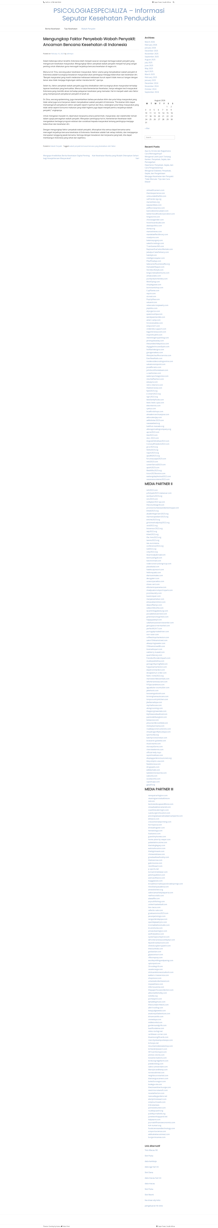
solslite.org (153, 996)
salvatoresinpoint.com (155, 364)
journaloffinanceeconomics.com (161, 1122)
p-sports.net (153, 869)
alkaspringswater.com (155, 643)
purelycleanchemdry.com (156, 278)
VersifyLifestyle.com (154, 270)
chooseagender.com (155, 219)
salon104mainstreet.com (156, 640)
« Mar (147, 128)
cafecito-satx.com (155, 910)
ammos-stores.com (156, 1055)
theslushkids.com (155, 948)
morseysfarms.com (154, 746)
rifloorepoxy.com (155, 957)
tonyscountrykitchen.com (157, 699)
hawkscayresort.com (155, 569)
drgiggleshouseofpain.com (157, 346)
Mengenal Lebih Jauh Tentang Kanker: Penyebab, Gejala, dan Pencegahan (158, 159)
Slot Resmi (149, 1194)
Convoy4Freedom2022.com (157, 444)
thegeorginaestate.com (156, 711)
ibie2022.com (151, 435)
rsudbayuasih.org (155, 1110)
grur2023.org (152, 447)
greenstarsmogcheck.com (157, 616)
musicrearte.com (153, 743)
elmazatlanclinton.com (155, 602)
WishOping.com (153, 281)
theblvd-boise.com (154, 388)
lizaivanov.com (154, 833)
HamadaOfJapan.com (155, 267)
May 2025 (149, 68)
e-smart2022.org (153, 394)
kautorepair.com (153, 596)
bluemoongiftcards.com (158, 1037)
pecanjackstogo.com (156, 916)
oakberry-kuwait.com (155, 652)
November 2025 (151, 53)
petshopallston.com (156, 875)
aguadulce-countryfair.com (157, 687)
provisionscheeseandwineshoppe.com (162, 508)
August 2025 (150, 59)
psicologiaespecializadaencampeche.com (165, 816)
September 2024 (152, 92)
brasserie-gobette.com (156, 740)
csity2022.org (152, 552)
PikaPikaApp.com (153, 261)
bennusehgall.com (154, 557)
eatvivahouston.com (156, 848)
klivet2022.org (152, 534)
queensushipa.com (154, 314)
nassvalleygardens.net (157, 1096)
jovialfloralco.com (153, 367)
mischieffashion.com (155, 379)
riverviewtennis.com (154, 749)
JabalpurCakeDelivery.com (157, 252)
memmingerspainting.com (157, 337)
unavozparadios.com (155, 581)
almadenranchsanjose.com (157, 414)
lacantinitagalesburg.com (157, 611)
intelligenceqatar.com (155, 258)
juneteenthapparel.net (157, 1116)
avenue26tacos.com (156, 878)
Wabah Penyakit (88, 28)
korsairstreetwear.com (157, 872)
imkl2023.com (152, 461)
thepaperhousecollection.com (160, 990)
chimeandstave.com (156, 854)
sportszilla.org (152, 734)
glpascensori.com (155, 954)
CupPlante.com (152, 290)
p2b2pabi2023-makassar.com (158, 493)
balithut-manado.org (155, 426)
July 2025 (148, 62)
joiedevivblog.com (155, 1063)
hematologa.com (155, 830)
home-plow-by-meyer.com (159, 839)
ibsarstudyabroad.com (155, 555)
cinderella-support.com (156, 329)
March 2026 (150, 42)
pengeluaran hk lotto (154, 1206)
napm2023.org (152, 453)
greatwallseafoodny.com (158, 857)
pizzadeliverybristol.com (156, 614)
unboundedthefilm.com (156, 196)
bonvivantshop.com (154, 287)
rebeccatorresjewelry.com (157, 305)
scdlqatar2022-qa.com (155, 502)
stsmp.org (150, 228)
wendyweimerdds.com (155, 317)
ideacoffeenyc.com (154, 605)
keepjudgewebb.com (157, 1010)
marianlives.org (153, 202)
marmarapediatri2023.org (157, 516)
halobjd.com (151, 255)
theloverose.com (155, 860)
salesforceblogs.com (155, 243)
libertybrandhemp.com (157, 1069)
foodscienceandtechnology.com (161, 1128)
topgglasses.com (155, 881)
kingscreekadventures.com (157, 273)
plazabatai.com (152, 566)
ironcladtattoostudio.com (159, 925)
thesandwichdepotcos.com (157, 343)
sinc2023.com (152, 499)
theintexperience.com (155, 193)
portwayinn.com (155, 999)
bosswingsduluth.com (155, 693)
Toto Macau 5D (151, 1150)
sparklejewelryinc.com (157, 922)
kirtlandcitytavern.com (157, 1049)
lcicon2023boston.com (155, 473)
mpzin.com (151, 293)
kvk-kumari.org (154, 1125)
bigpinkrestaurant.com (156, 332)
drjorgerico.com (153, 311)
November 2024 (151, 86)
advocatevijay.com (154, 417)
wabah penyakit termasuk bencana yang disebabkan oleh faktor (92, 146)
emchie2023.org (153, 519)
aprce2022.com (152, 432)
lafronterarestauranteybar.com (161, 940)
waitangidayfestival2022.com (158, 476)
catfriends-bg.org (153, 199)
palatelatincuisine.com (157, 842)
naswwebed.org (153, 423)
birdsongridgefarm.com (158, 1060)
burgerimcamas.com (156, 1137)
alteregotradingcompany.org (158, 429)
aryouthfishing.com (156, 901)
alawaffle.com (154, 898)
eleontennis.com (153, 405)
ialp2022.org (151, 531)
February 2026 (151, 45)
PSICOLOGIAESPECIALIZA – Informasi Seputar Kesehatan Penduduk (109, 14)
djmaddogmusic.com (156, 1001)
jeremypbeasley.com (155, 340)
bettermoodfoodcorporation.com (160, 214)
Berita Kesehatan (52, 28)
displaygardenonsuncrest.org (159, 758)
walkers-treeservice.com (158, 975)
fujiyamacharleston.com (156, 667)
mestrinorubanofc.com (158, 1090)
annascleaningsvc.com (157, 931)
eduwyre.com (152, 382)
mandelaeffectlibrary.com (157, 234)
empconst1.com (153, 326)
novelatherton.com (156, 1093)
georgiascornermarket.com (158, 625)
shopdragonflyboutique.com (158, 732)
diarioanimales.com (154, 575)
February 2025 (151, 77)
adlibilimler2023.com (155, 420)
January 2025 (150, 80)
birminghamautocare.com (157, 696)
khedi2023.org (152, 510)
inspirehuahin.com (154, 334)
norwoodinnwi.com (156, 1072)
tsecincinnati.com (153, 560)
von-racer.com (152, 634)
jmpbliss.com (151, 308)
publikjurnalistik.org (156, 1113)
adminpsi (70, 54)
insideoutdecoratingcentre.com (159, 361)
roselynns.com (152, 237)
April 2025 (149, 71)
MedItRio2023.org (154, 470)
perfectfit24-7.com (154, 628)
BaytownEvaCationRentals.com (159, 249)
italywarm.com (154, 1119)
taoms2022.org (152, 540)
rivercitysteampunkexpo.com (160, 1040)
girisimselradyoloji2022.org (158, 522)
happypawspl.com (154, 619)
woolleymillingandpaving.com (160, 960)
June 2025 (149, 65)
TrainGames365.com (155, 246)
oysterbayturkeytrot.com (158, 937)
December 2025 (151, 50)
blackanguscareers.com (158, 1078)
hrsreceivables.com (154, 323)
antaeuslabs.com (153, 275)
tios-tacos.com (154, 907)
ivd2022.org (151, 549)
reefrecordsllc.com (156, 895)
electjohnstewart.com (157, 1099)
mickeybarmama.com (155, 726)
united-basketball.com (157, 904)
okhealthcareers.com (155, 190)
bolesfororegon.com (157, 1081)
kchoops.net (153, 1043)
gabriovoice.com (155, 863)
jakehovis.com (152, 690)
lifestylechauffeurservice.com (158, 355)
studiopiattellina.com (155, 661)
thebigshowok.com (156, 851)
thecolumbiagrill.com (155, 505)
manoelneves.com (154, 231)
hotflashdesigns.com (155, 349)
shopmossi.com (154, 978)
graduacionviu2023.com (158, 913)
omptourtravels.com (156, 1102)
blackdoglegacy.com (156, 845)
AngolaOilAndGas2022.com (157, 441)
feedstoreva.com (153, 764)
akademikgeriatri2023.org (157, 513)
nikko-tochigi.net (155, 1031)
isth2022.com (152, 490)
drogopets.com (152, 767)
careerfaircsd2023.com (156, 464)
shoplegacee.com (153, 284)
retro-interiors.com (154, 385)
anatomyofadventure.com (159, 1013)
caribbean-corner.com (157, 1034)
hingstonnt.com (153, 216)
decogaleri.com (152, 578)
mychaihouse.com (154, 705)
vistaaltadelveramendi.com (159, 807)
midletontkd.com (155, 1022)
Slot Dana (149, 1172)
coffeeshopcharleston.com (157, 637)
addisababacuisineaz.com (159, 1134)
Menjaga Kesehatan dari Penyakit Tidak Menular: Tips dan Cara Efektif (159, 179)
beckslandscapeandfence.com (160, 804)
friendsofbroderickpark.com (158, 658)
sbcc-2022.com (152, 438)
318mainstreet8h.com (155, 646)
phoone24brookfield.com (157, 723)
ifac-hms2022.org (153, 537)
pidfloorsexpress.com (155, 208)
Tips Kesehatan (70, 28)
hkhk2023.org (152, 450)
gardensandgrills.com (157, 1025)
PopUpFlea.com (153, 299)
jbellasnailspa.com (154, 702)
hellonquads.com (153, 572)
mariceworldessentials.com (157, 678)
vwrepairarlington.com (157, 795)
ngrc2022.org (152, 396)
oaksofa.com (151, 776)
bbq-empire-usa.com (155, 761)
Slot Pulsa (149, 1155)
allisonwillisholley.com (157, 993)
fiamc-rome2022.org (155, 675)
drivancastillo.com (155, 1016)
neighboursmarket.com (158, 1075)
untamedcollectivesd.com (158, 981)
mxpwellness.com (155, 984)
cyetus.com (151, 408)
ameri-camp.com (153, 320)
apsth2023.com (152, 467)
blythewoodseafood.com (156, 714)
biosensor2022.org (154, 528)
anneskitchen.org (155, 889)
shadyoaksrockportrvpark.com (159, 590)
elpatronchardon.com (155, 670)
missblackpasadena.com (158, 886)
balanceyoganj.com (154, 240)
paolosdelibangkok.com (156, 717)
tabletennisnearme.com (156, 773)
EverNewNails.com (154, 358)
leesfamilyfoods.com (155, 399)
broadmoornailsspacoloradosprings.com (165, 883)
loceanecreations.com (157, 1058)
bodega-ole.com (155, 1084)
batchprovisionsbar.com (156, 737)
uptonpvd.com (154, 963)
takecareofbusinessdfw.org (158, 264)
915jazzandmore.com (155, 684)
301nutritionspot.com (157, 1052)
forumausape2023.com (156, 458)
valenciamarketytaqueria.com (160, 892)
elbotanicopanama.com (156, 587)
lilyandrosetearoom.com (158, 942)
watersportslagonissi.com (157, 376)
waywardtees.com (153, 205)
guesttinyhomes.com (157, 836)
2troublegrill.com (155, 966)
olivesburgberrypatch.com (159, 945)
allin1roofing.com (155, 1007)
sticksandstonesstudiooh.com (160, 972)
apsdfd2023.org (153, 455)
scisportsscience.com (157, 1131)
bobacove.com (152, 720)
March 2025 (150, 74)
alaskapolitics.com (154, 225)
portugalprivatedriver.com (157, 631)
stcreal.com (151, 296)
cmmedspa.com (154, 1019)
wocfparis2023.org (154, 496)
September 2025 (152, 56)
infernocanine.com (156, 987)
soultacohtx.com (153, 779)
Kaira (58, 1226)
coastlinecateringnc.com (158, 810)
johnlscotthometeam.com (157, 370)
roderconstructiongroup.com (158, 563)
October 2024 (150, 89)
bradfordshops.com (154, 411)
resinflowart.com (155, 866)
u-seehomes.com (153, 373)
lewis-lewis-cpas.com (155, 402)
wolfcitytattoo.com (156, 934)
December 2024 (151, 83)
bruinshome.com (155, 928)
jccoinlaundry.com (154, 593)
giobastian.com (154, 951)
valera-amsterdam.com (158, 1066)
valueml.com (151, 302)
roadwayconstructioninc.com (158, 729)
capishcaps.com (153, 781)
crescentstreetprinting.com (159, 822)
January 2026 (150, 48)
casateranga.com (155, 969)
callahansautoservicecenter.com (160, 622)
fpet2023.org (151, 391)
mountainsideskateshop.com (160, 1046)
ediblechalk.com (153, 770)
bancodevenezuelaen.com (157, 211)
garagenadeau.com (154, 352)
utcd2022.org (152, 525)
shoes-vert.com (153, 584)
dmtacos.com (153, 819)
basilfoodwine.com (156, 1028)
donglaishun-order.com (156, 673)
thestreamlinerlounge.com (159, 1087)
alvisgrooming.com (154, 708)
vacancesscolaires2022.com (158, 479)
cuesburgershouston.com (159, 813)
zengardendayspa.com (157, 919)
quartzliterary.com (154, 655)
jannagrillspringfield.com (156, 664)
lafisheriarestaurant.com (156, 681)
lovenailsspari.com (154, 649)
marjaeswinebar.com (155, 599)
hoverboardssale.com (155, 222)
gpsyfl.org (150, 784)
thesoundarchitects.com (158, 1004)
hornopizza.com (155, 824)
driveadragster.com (156, 827)
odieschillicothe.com (154, 608)
